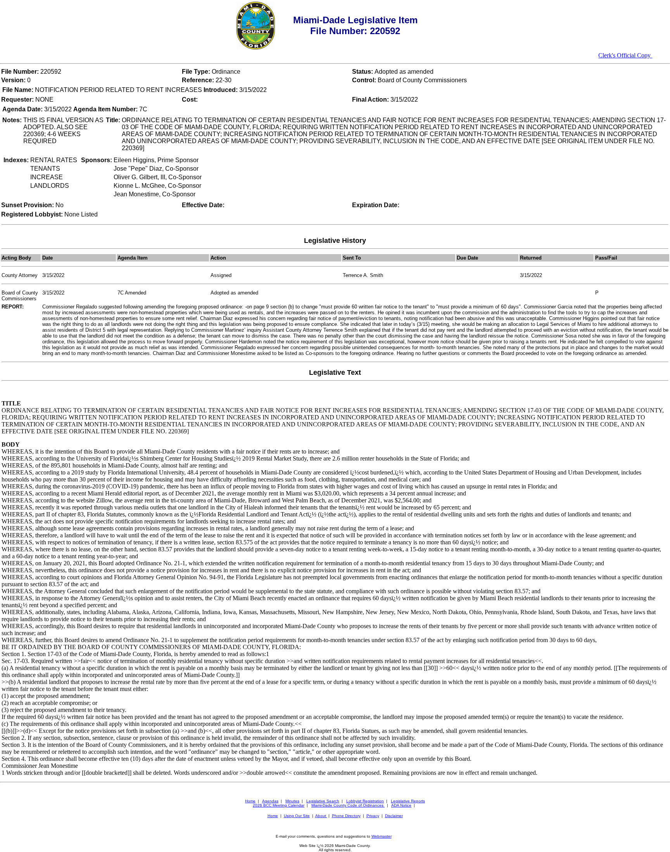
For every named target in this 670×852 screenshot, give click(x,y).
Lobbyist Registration (365, 801)
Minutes (292, 801)
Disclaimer (394, 816)
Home (250, 801)
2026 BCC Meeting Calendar (278, 805)
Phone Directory (346, 816)
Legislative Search (322, 801)
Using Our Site (297, 816)
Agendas (270, 801)
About (321, 816)
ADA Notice (401, 805)
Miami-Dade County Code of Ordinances (348, 805)
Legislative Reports (408, 801)
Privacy (372, 816)
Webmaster (381, 836)
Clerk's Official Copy (625, 55)
